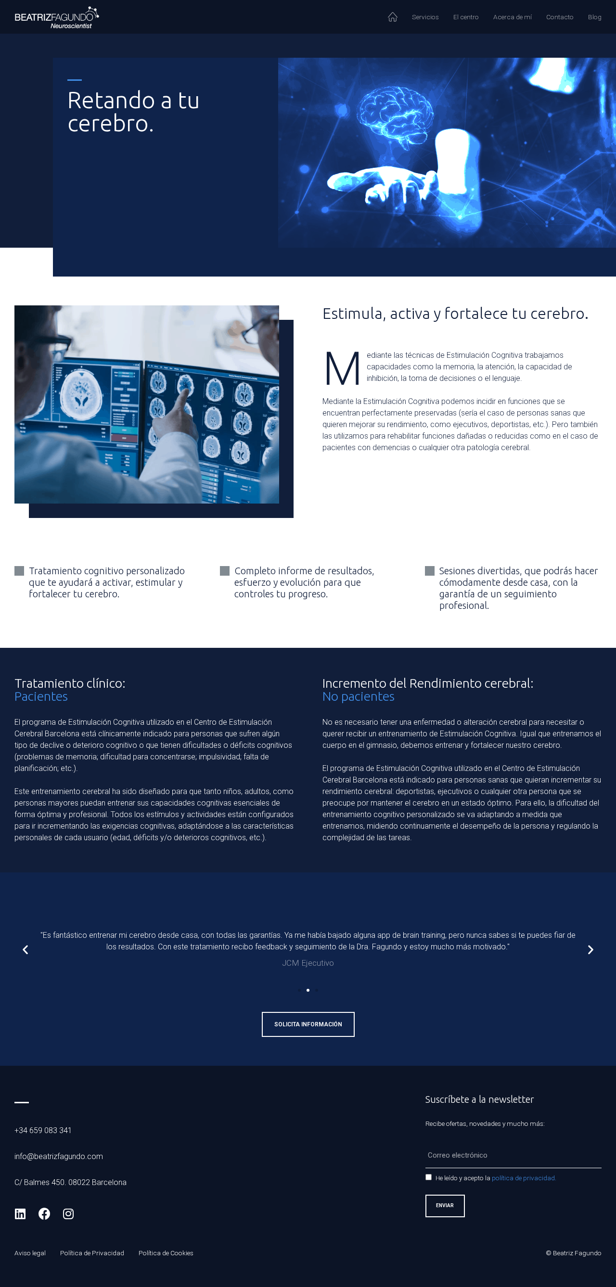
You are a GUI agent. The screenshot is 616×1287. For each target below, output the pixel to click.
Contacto (560, 17)
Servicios (425, 17)
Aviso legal (30, 1253)
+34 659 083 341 (43, 1130)
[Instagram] (68, 1213)
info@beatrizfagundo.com (58, 1156)
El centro (466, 17)
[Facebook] (44, 1213)
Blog (595, 17)
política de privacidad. (524, 1178)
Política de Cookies (166, 1253)
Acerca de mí (512, 17)
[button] (299, 990)
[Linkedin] (20, 1213)
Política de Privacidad (92, 1253)
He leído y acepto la (496, 1178)
